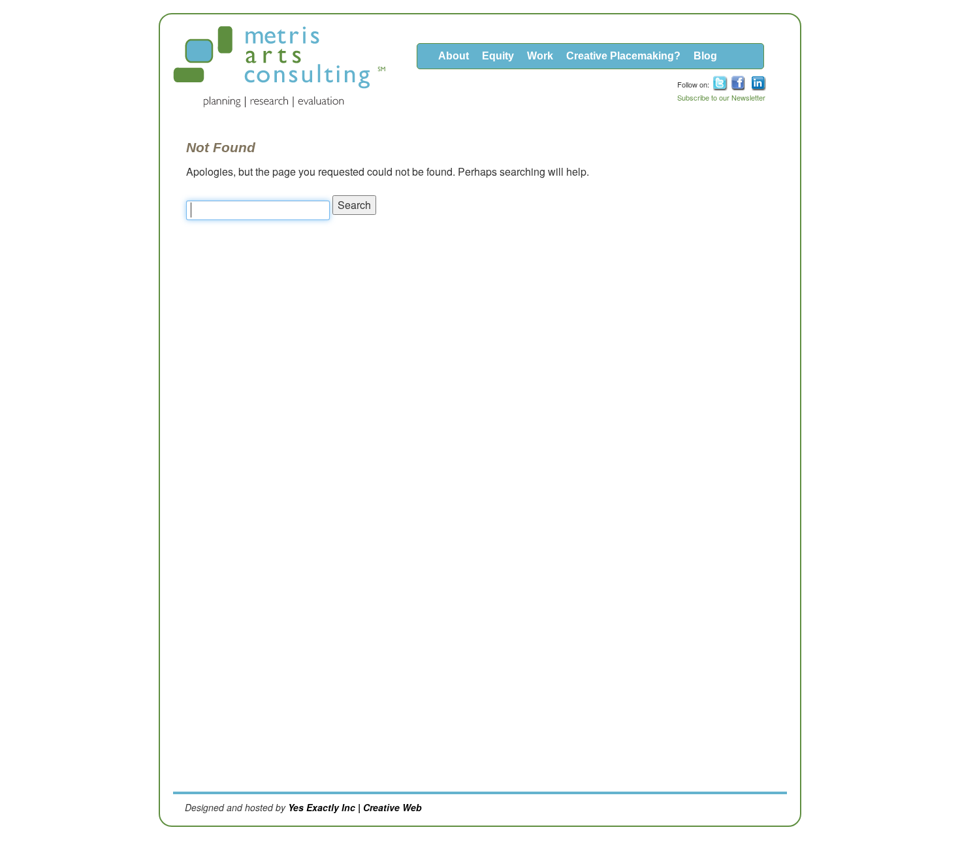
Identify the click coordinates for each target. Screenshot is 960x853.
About (453, 55)
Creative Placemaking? (623, 55)
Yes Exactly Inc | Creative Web (355, 807)
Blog (705, 55)
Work (540, 55)
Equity (498, 55)
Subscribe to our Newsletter (721, 97)
